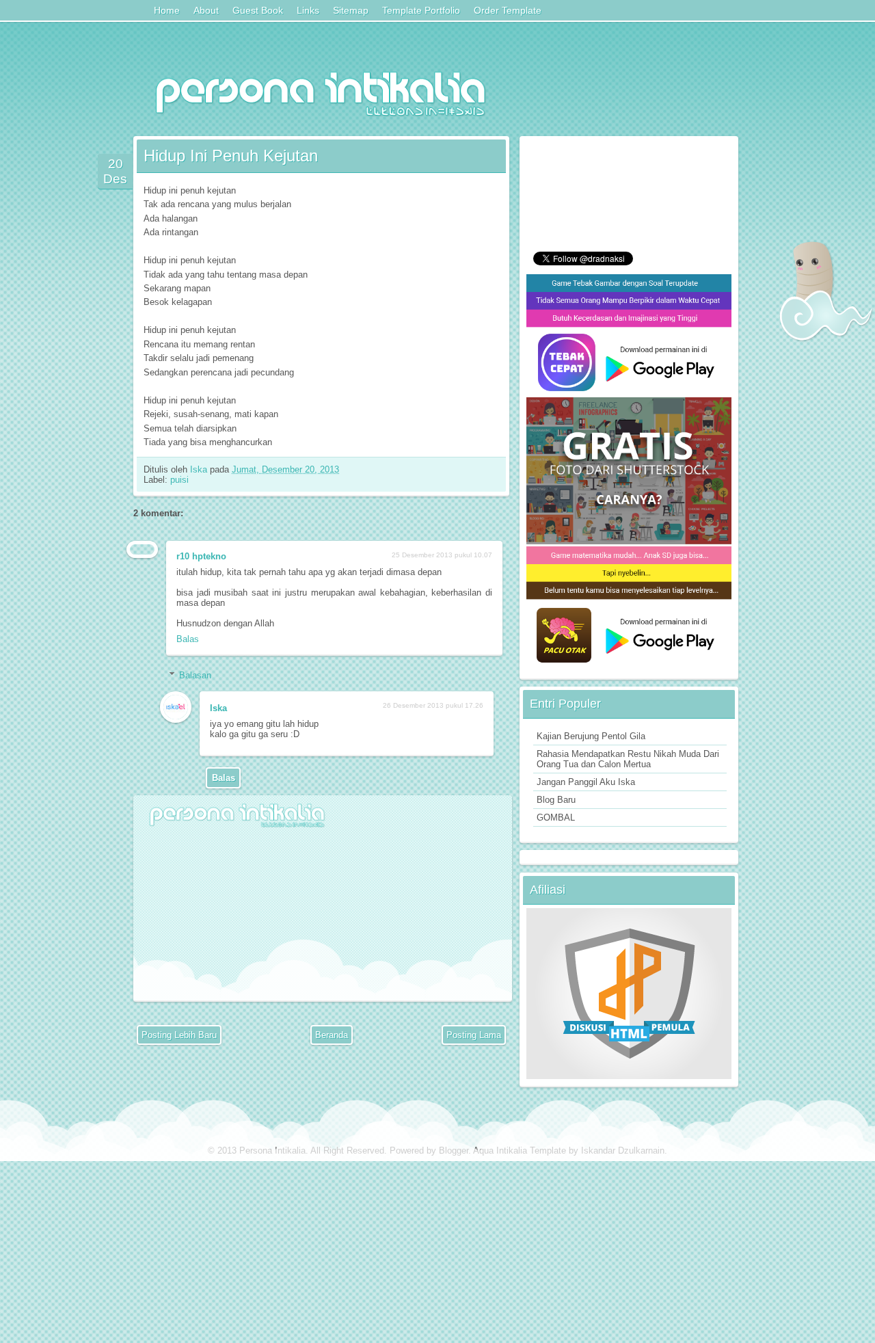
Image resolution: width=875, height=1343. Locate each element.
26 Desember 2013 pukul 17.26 (433, 705)
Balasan (195, 675)
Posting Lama (473, 1035)
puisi (179, 480)
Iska (200, 469)
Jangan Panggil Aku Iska (586, 782)
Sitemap (350, 10)
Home (167, 10)
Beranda (331, 1035)
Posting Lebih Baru (179, 1035)
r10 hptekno (201, 556)
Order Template (507, 10)
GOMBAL (556, 817)
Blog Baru (556, 800)
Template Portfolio (421, 10)
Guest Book (257, 10)
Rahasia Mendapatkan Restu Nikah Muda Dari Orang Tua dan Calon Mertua (628, 759)
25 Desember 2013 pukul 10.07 (442, 555)
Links (308, 10)
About (206, 10)
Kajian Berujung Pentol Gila (591, 736)
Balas (187, 639)
